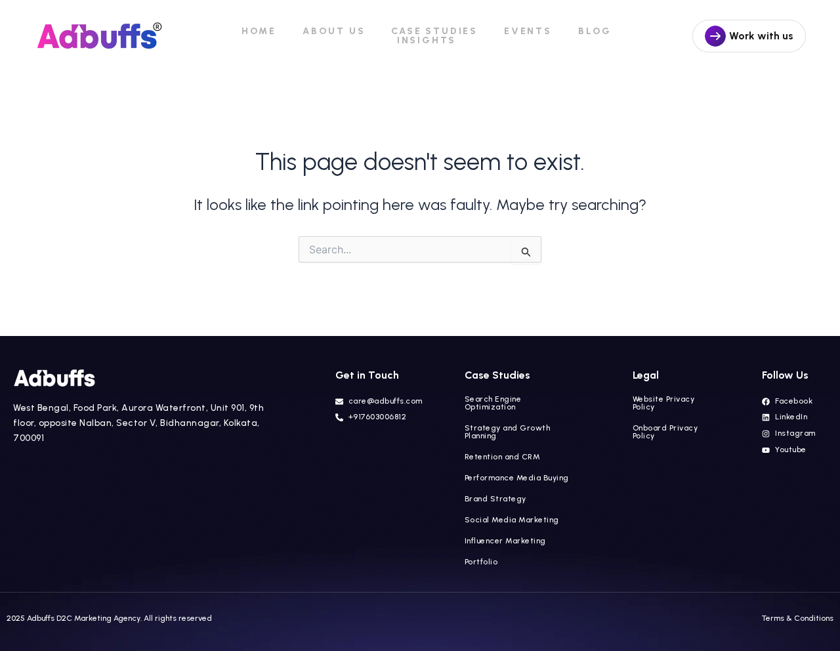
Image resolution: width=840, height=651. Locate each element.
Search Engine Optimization (493, 403)
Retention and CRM (503, 457)
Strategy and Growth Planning (508, 432)
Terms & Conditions (797, 618)
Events (528, 31)
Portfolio (481, 562)
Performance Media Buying (517, 478)
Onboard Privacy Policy (665, 432)
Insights (426, 40)
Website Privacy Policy (664, 403)
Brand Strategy (495, 499)
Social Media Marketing (512, 520)
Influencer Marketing (516, 541)
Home (259, 31)
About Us (334, 31)
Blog (595, 31)
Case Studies (434, 31)
